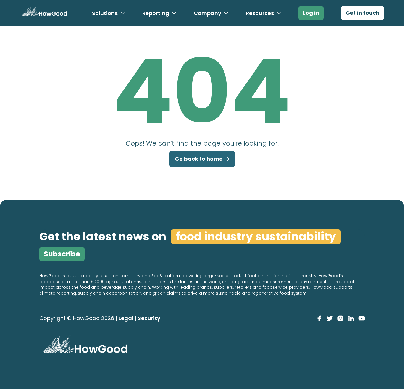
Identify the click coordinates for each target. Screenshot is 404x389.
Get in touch (362, 13)
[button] (108, 13)
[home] (43, 13)
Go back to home (202, 158)
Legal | (127, 318)
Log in (311, 13)
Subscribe (62, 254)
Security (149, 318)
